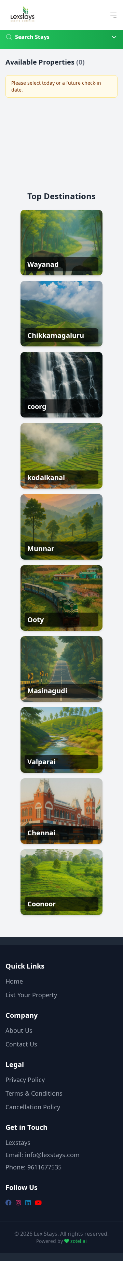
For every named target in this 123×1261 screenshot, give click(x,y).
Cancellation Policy (32, 1107)
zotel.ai (78, 1241)
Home (14, 981)
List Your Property (31, 995)
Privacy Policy (25, 1079)
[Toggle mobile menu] (113, 15)
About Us (18, 1030)
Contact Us (21, 1044)
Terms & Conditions (34, 1093)
